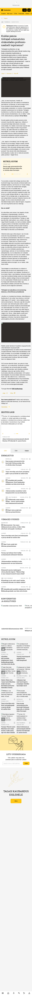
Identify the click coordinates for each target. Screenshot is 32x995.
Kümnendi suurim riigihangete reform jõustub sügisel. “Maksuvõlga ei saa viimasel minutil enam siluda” (13, 572)
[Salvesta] (30, 459)
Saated (3, 722)
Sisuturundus (13, 497)
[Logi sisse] (29, 993)
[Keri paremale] (29, 433)
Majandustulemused (23, 676)
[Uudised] (8, 993)
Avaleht (3, 13)
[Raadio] (13, 993)
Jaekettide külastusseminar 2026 (12, 629)
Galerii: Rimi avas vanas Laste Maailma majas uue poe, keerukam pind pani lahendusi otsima (8, 683)
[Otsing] (19, 993)
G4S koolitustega (17, 388)
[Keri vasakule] (2, 433)
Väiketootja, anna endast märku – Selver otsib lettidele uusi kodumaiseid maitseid (15, 501)
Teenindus (4, 407)
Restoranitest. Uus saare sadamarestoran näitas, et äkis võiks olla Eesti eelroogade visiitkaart (13, 527)
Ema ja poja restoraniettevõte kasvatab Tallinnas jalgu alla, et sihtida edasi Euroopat (12, 168)
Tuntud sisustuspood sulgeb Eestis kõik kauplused (23, 658)
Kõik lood (9, 13)
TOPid (15, 13)
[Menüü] (3, 993)
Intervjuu (9, 459)
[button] (12, 763)
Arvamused (4, 522)
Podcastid (21, 13)
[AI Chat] (24, 993)
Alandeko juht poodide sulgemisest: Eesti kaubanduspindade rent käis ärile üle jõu (15, 482)
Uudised (8, 469)
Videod (27, 13)
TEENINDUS (7, 22)
